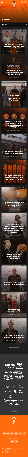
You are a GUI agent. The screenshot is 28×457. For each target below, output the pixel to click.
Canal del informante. (12, 451)
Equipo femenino (10, 51)
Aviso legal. (17, 448)
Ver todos (14, 410)
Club (11, 77)
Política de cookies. (11, 449)
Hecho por (5, 452)
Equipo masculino (11, 130)
